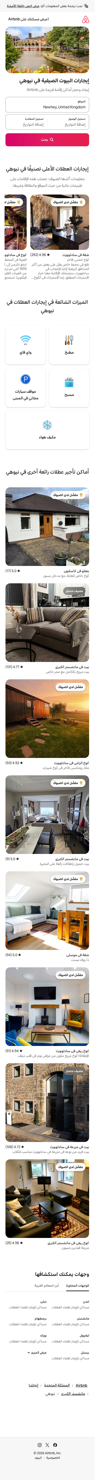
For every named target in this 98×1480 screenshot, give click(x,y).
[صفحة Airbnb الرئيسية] (85, 19)
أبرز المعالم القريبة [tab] (46, 1285)
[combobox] (47, 107)
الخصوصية (53, 1458)
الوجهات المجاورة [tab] (77, 1285)
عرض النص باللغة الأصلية (23, 6)
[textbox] (68, 124)
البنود (38, 1458)
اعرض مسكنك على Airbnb (28, 19)
